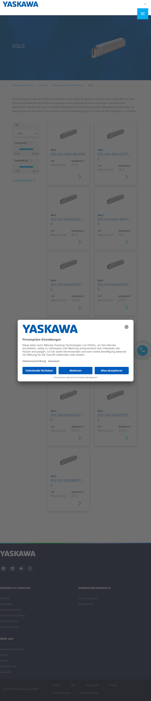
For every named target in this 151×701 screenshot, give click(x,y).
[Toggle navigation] (142, 13)
